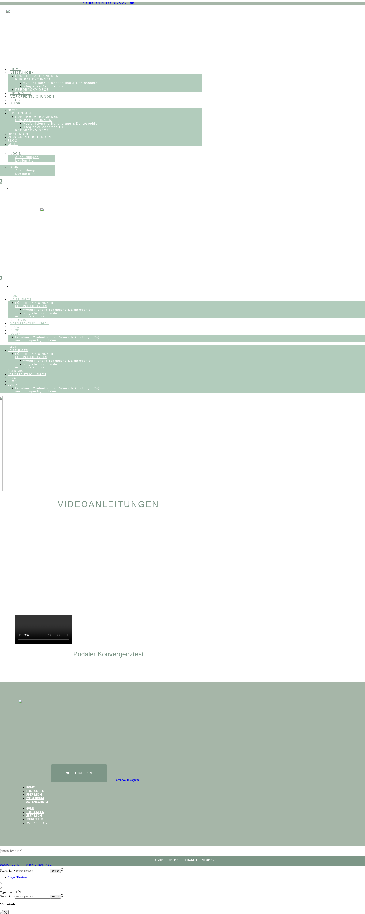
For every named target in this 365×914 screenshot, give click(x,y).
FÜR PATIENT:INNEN (33, 79)
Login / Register (17, 877)
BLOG (15, 100)
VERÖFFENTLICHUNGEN (32, 96)
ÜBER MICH (20, 93)
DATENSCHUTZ (37, 802)
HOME (15, 69)
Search (55, 870)
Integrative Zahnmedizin (43, 86)
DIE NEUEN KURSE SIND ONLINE (108, 3)
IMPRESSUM (35, 798)
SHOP (15, 103)
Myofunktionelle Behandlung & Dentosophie (60, 82)
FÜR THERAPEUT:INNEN (37, 76)
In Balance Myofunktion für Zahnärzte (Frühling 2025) (57, 337)
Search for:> (7, 870)
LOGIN (16, 153)
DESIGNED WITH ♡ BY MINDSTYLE (26, 864)
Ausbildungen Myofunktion (27, 158)
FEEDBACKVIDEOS (32, 89)
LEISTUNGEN (22, 72)
